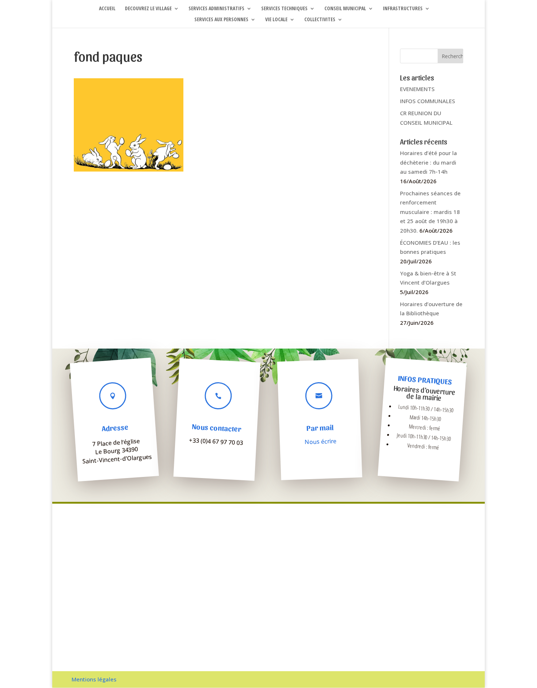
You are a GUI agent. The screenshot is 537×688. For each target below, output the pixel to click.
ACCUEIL (107, 9)
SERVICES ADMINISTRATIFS (216, 9)
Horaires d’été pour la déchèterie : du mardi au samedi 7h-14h (428, 162)
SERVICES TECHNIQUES (284, 9)
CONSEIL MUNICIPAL (345, 9)
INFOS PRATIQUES (425, 380)
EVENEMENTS (417, 89)
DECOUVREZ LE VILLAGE (148, 9)
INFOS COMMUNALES (427, 101)
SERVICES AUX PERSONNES (221, 20)
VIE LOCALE (276, 20)
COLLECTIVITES (319, 20)
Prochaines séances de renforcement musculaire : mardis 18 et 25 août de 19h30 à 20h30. (430, 211)
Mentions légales (94, 679)
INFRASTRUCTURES (403, 9)
